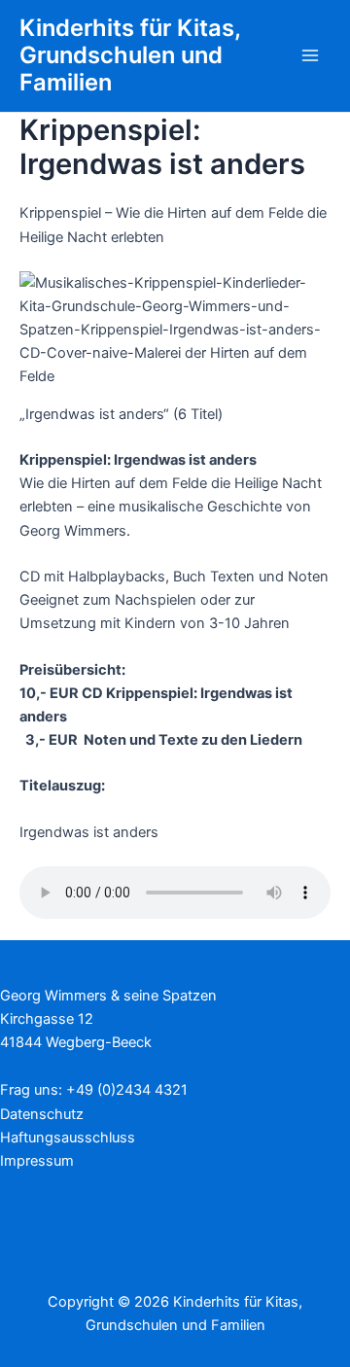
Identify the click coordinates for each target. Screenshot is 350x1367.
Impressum (37, 1161)
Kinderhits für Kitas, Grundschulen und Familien (129, 55)
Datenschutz (42, 1114)
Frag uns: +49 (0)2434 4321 (94, 1090)
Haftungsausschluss (67, 1137)
